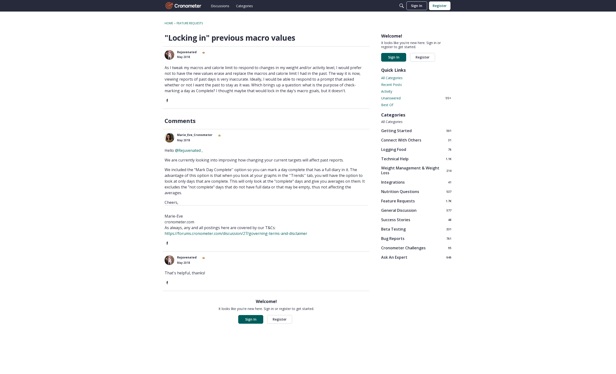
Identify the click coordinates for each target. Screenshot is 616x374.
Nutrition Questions (416, 191)
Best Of (387, 105)
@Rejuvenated (188, 150)
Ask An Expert (416, 257)
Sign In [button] (251, 319)
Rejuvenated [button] (187, 52)
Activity (386, 91)
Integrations (416, 182)
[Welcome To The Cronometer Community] (184, 6)
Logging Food (416, 149)
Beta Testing (416, 229)
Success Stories (416, 219)
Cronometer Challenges (416, 247)
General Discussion (416, 210)
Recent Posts (391, 84)
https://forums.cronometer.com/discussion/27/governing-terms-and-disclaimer (236, 233)
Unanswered (416, 98)
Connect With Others (416, 139)
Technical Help (416, 158)
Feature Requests (416, 200)
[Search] (401, 5)
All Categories (392, 78)
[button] (169, 55)
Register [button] (280, 319)
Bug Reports (416, 238)
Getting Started (416, 130)
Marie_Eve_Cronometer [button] (194, 135)
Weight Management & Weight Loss (416, 170)
